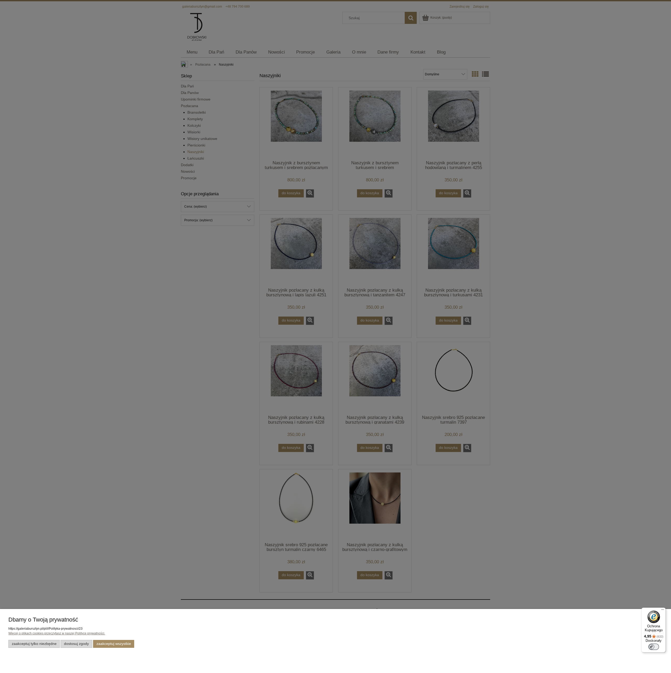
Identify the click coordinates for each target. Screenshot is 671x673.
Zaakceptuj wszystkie (113, 644)
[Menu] (662, 611)
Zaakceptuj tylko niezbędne (34, 644)
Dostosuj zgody (76, 644)
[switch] (653, 647)
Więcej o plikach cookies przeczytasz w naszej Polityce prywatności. (56, 633)
